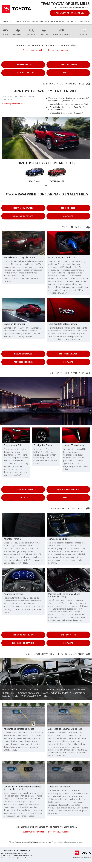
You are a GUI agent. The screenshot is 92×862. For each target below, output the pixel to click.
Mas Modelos (84, 34)
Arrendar (39, 21)
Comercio (23, 498)
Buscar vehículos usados (58, 50)
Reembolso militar (23, 362)
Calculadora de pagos (68, 489)
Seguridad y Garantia (62, 34)
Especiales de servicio (23, 643)
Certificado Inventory (23, 73)
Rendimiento (18, 34)
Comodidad (44, 34)
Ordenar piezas (68, 635)
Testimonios (71, 21)
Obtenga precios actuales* (14, 104)
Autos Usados (28, 21)
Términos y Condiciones (9, 858)
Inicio (5, 21)
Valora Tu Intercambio (54, 21)
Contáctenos (83, 21)
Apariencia (31, 34)
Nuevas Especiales (23, 354)
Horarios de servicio (23, 635)
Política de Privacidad (25, 858)
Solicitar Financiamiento (23, 489)
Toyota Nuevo (15, 21)
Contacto (68, 73)
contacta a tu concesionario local (70, 842)
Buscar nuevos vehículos (33, 50)
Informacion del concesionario (70, 13)
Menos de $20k (68, 208)
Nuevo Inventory (23, 65)
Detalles (5, 34)
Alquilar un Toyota (23, 216)
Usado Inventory (68, 65)
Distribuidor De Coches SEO (82, 858)
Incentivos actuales (23, 208)
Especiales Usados (68, 354)
